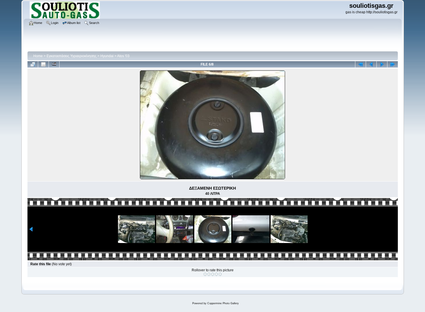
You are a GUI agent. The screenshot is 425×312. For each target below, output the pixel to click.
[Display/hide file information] (43, 64)
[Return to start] (360, 64)
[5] (220, 274)
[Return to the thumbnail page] (32, 64)
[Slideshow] (54, 64)
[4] (216, 274)
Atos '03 (123, 56)
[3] (213, 274)
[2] (209, 274)
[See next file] (382, 64)
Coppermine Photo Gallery (223, 303)
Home (38, 56)
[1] (205, 274)
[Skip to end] (392, 64)
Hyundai (107, 56)
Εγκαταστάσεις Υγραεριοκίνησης (72, 56)
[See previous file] (371, 64)
